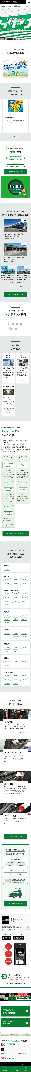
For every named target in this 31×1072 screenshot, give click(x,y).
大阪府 (7, 637)
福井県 (7, 623)
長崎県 (24, 676)
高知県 (24, 661)
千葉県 (7, 597)
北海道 (7, 569)
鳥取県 (7, 651)
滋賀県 (7, 633)
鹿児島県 (7, 683)
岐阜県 (24, 615)
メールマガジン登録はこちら (15, 984)
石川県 (24, 619)
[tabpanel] (15, 116)
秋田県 (15, 583)
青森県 (7, 579)
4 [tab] (18, 286)
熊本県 (7, 679)
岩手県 (15, 579)
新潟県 (24, 601)
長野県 (7, 605)
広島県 (15, 647)
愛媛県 (15, 661)
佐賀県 (15, 676)
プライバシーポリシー (7, 1054)
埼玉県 (24, 594)
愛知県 (15, 615)
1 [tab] (14, 136)
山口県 (24, 647)
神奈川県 (15, 594)
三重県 (7, 615)
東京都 (7, 594)
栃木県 (24, 597)
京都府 (15, 633)
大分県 (15, 679)
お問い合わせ (22, 1054)
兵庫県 (24, 637)
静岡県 (7, 619)
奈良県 (24, 633)
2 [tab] (17, 136)
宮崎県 (24, 679)
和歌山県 (15, 637)
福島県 (7, 583)
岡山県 (7, 647)
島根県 (15, 651)
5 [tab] (21, 286)
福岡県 (7, 676)
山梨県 (15, 601)
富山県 (15, 619)
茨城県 (15, 597)
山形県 (24, 583)
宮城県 (24, 579)
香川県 (7, 665)
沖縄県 (15, 683)
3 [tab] (15, 286)
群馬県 (7, 601)
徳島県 (7, 661)
